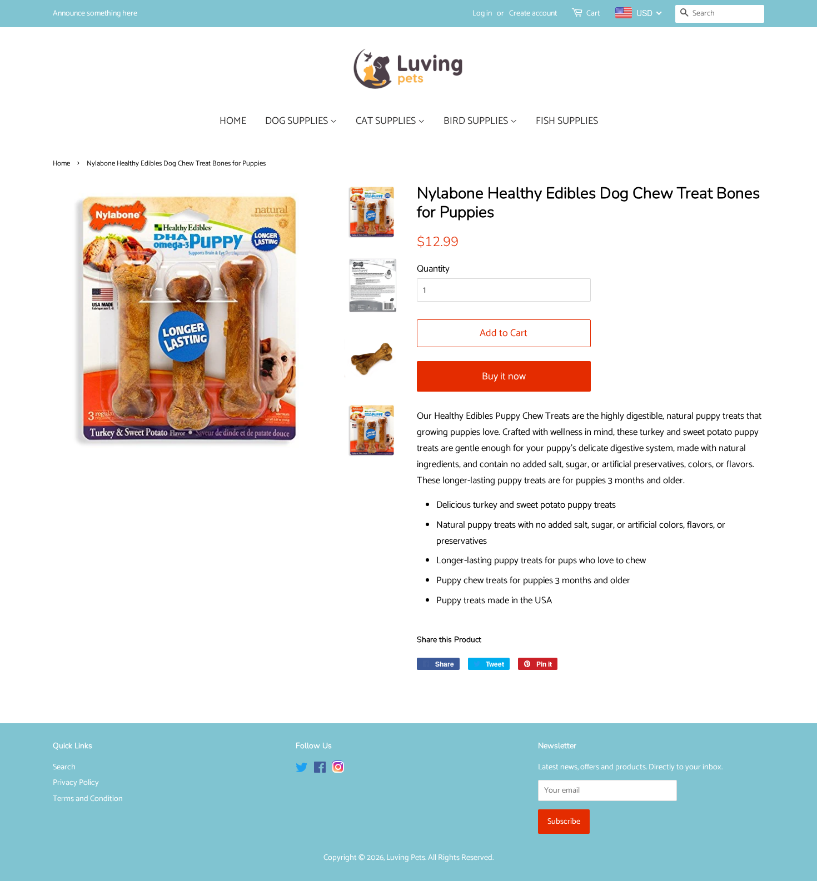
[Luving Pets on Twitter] (302, 770)
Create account (533, 13)
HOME (233, 121)
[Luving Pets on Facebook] (319, 770)
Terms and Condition (88, 798)
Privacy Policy (76, 782)
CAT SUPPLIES (387, 121)
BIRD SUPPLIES (477, 121)
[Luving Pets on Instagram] (338, 770)
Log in (482, 13)
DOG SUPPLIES (297, 121)
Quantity (433, 269)
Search (64, 767)
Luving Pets (405, 857)
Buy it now (504, 376)
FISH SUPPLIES (567, 121)
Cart (593, 13)
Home (61, 163)
